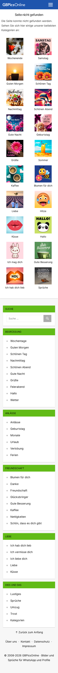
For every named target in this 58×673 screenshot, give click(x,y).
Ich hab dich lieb (20, 545)
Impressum (29, 646)
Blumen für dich (20, 477)
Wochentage (18, 341)
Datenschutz (42, 641)
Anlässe (15, 422)
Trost (13, 613)
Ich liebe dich (18, 558)
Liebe (13, 565)
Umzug (14, 607)
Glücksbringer (19, 497)
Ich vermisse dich (21, 552)
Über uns (11, 641)
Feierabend (17, 386)
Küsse (14, 571)
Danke (14, 484)
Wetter (14, 400)
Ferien (14, 455)
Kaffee (14, 510)
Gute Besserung (20, 503)
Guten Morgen (19, 347)
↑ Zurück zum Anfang (29, 632)
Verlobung (17, 448)
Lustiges (15, 594)
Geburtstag (17, 428)
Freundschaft (18, 490)
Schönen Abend (20, 367)
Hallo (13, 393)
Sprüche (15, 600)
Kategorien (17, 620)
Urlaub (14, 442)
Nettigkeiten (18, 516)
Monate (15, 435)
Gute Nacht (17, 373)
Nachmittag (17, 360)
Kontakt (25, 641)
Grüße (14, 380)
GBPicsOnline (30, 655)
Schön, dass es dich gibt (26, 523)
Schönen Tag (18, 354)
